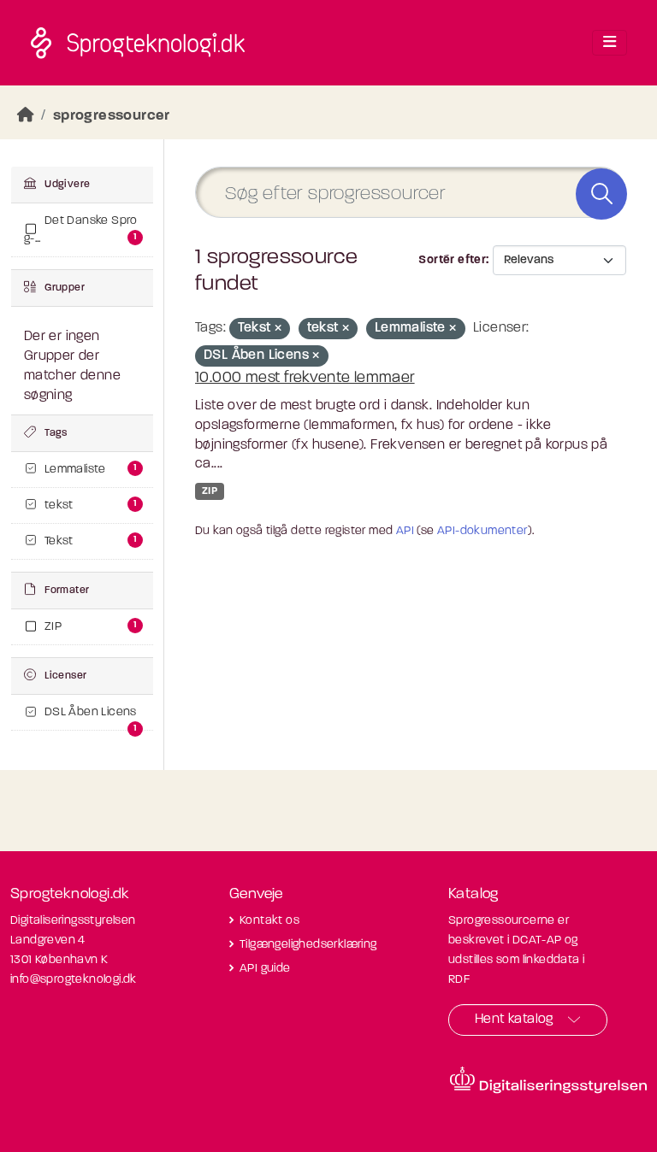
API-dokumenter (482, 531)
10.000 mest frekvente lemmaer (305, 378)
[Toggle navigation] (609, 43)
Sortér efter (452, 260)
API (405, 531)
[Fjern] (278, 329)
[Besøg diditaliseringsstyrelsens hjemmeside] (548, 1080)
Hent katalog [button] (514, 1019)
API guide (265, 968)
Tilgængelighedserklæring (308, 944)
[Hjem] (25, 116)
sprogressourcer (111, 116)
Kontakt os (269, 920)
